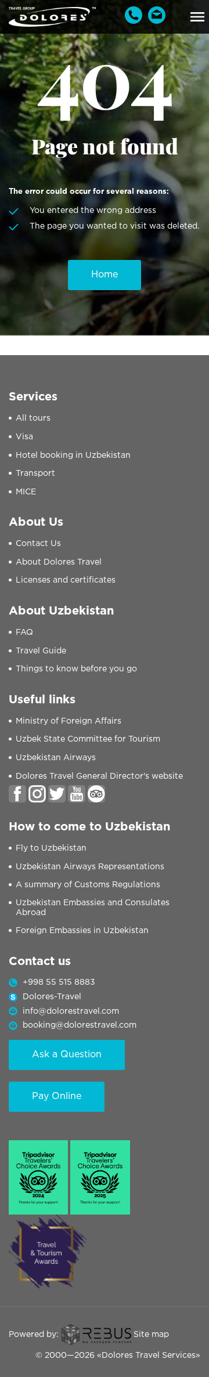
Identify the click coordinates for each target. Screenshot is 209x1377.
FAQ (24, 632)
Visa (24, 436)
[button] (197, 16)
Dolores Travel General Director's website (99, 776)
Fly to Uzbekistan (51, 848)
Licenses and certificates (66, 580)
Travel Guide (41, 651)
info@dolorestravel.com (71, 1011)
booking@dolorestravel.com (79, 1025)
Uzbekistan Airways (56, 757)
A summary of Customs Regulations (88, 884)
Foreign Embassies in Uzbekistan (82, 930)
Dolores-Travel (52, 996)
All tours (33, 418)
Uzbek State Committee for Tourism (88, 739)
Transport (35, 473)
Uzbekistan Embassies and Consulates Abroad (93, 907)
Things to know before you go (76, 669)
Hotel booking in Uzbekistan (73, 455)
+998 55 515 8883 (59, 982)
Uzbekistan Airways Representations (90, 866)
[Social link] (17, 793)
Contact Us (38, 543)
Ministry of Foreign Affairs (68, 721)
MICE (26, 492)
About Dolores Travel (59, 562)
